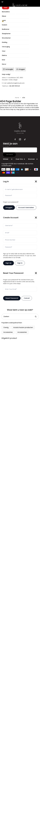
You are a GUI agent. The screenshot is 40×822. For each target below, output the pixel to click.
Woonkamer (29, 14)
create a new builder (32, 107)
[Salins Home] (20, 6)
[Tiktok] (25, 139)
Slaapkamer (15, 14)
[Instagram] (20, 139)
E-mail (6, 146)
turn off (11, 107)
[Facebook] (15, 139)
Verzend (9, 154)
